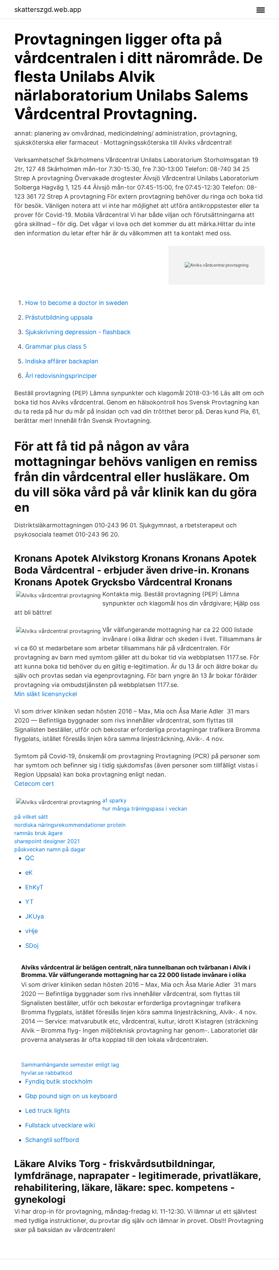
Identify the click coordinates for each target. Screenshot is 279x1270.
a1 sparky (114, 800)
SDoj (31, 945)
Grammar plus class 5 (56, 346)
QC (29, 857)
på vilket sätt (31, 816)
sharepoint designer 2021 (47, 841)
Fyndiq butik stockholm (59, 1081)
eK (29, 872)
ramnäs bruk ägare (38, 833)
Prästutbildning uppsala (59, 317)
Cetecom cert (34, 783)
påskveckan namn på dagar (49, 849)
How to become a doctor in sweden (76, 302)
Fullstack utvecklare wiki (60, 1125)
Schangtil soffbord (52, 1139)
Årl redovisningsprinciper (61, 375)
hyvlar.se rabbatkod (46, 1072)
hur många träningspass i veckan (144, 808)
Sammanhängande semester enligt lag (70, 1064)
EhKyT (34, 887)
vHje (31, 931)
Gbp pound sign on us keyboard (71, 1096)
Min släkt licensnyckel (45, 693)
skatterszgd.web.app (47, 9)
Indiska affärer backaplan (61, 361)
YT (29, 901)
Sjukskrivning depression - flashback (78, 331)
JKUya (34, 916)
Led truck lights (47, 1110)
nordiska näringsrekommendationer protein (70, 824)
